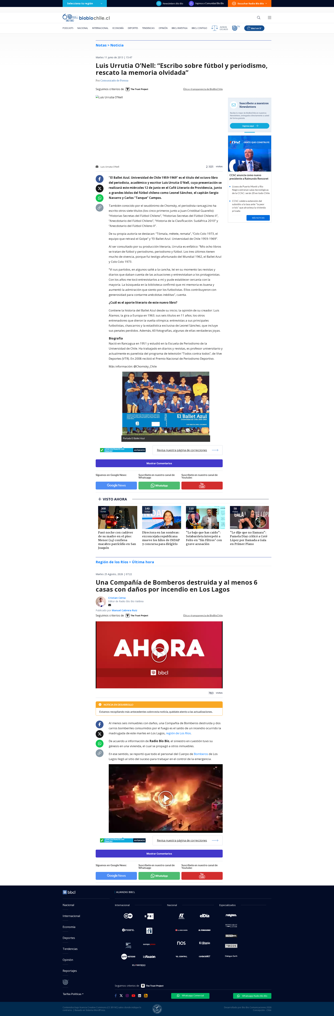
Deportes (133, 28)
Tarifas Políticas (72, 993)
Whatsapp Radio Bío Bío (254, 995)
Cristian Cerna (117, 597)
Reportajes (70, 971)
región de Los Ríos (178, 733)
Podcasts (68, 28)
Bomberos (201, 754)
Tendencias (148, 28)
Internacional (100, 28)
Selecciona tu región (80, 3)
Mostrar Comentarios (159, 463)
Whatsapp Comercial (192, 995)
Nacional (82, 28)
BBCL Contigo (199, 28)
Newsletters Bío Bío (173, 3)
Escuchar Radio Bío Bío (251, 3)
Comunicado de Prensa (114, 81)
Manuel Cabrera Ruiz (124, 610)
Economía (118, 28)
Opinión (163, 28)
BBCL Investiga (180, 28)
